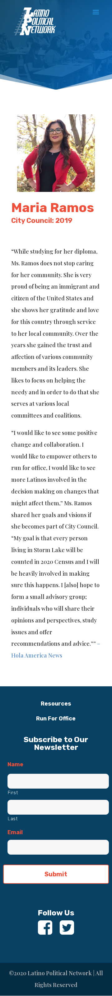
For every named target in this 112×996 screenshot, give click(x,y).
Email (15, 832)
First (13, 792)
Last (13, 818)
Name (15, 764)
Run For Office (56, 718)
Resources (56, 703)
